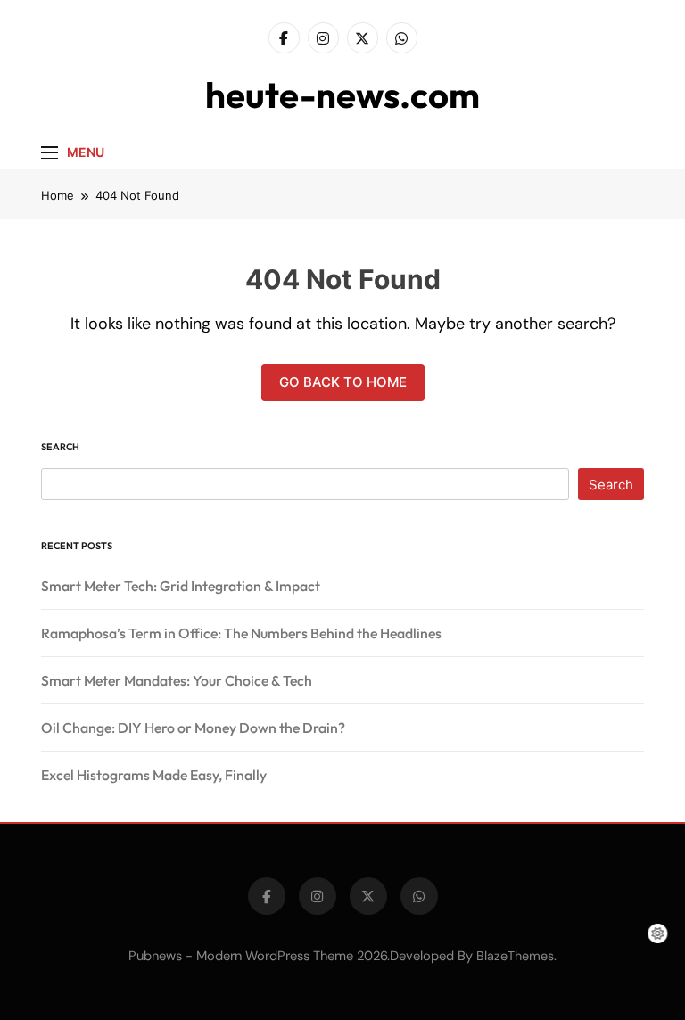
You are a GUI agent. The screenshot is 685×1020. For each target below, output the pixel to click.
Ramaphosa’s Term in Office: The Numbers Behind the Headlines (241, 633)
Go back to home (343, 382)
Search (60, 446)
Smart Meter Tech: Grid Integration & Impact (180, 586)
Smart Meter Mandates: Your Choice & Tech (176, 680)
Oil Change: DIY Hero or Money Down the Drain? (193, 727)
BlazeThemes (515, 956)
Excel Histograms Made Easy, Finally (154, 775)
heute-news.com (342, 94)
